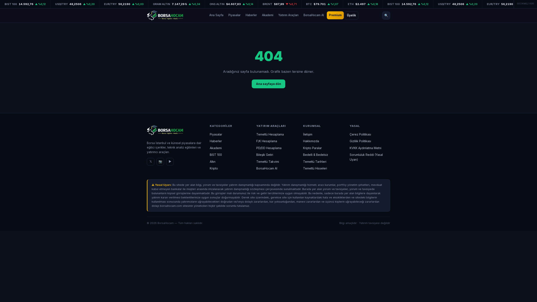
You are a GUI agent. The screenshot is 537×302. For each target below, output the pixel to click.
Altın (212, 161)
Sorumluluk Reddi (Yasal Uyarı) (366, 157)
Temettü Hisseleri (315, 168)
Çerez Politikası (360, 134)
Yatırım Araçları (288, 15)
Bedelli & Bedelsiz (315, 154)
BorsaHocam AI (314, 15)
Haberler (251, 15)
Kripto (214, 168)
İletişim (307, 134)
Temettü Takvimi (267, 161)
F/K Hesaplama (266, 141)
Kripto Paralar (312, 148)
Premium (335, 15)
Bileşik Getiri (264, 154)
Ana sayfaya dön (268, 84)
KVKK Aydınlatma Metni (365, 148)
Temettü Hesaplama (270, 134)
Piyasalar (234, 15)
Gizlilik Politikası (360, 141)
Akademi (267, 15)
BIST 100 (216, 154)
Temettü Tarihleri (314, 161)
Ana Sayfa (216, 15)
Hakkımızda (311, 141)
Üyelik (351, 15)
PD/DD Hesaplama (269, 148)
